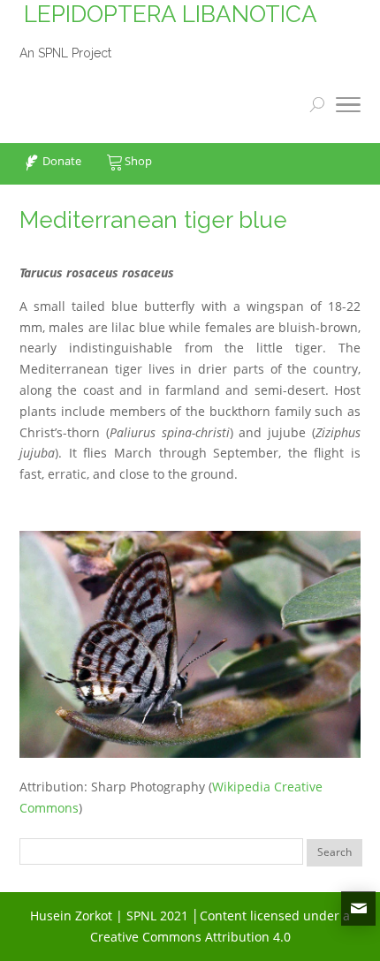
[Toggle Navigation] (348, 107)
